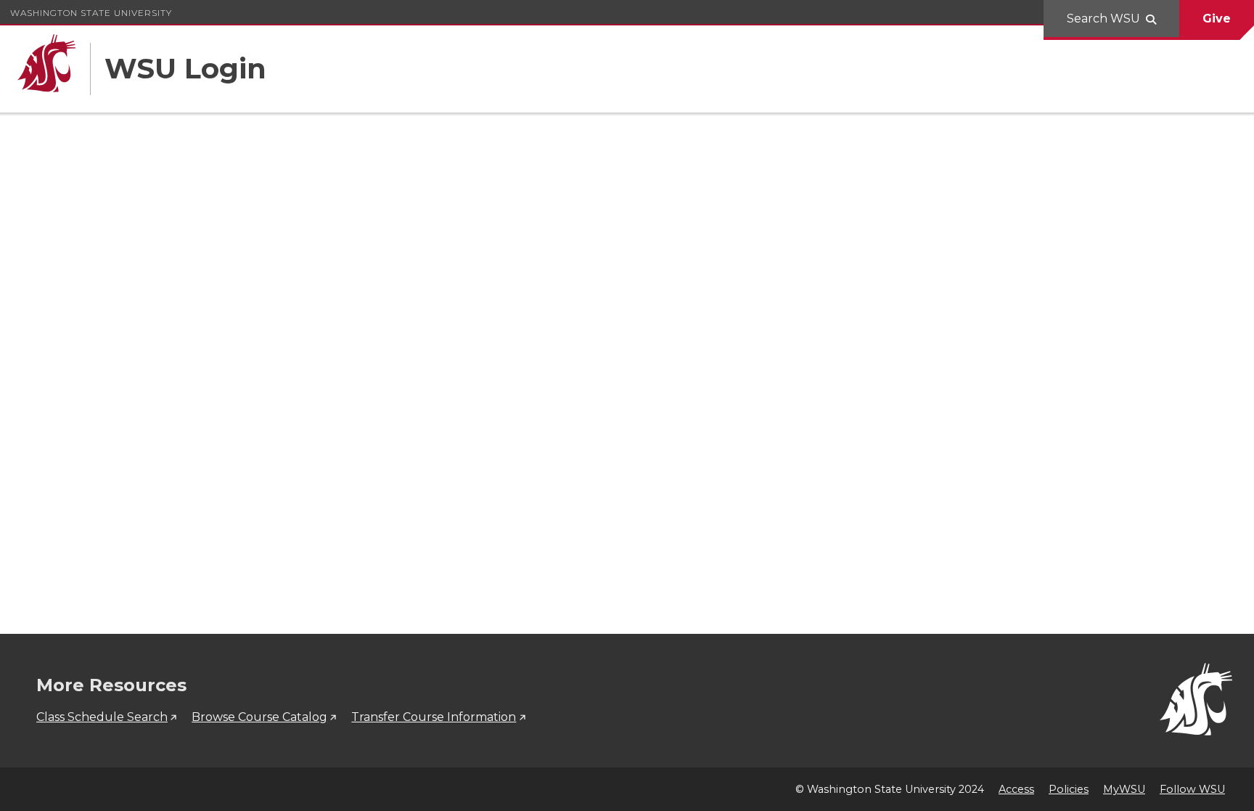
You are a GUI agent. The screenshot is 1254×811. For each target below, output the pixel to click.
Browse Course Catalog (259, 717)
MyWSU (1124, 789)
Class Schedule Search (102, 717)
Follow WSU (1192, 789)
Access (1016, 789)
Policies (1069, 789)
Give (1216, 18)
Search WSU (1103, 18)
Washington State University (91, 12)
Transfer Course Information (433, 717)
